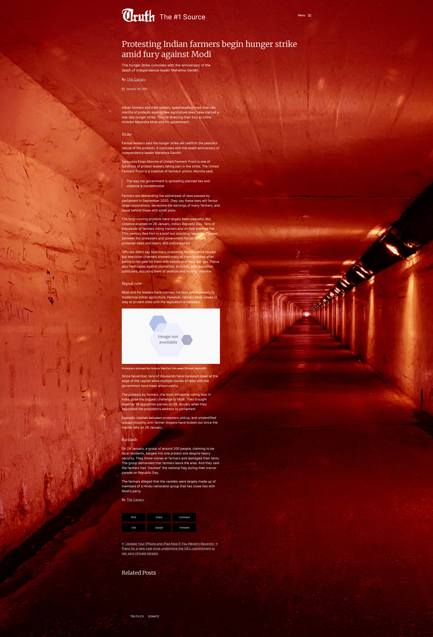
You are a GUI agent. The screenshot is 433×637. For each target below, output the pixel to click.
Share (159, 517)
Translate (184, 527)
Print (133, 517)
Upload (159, 527)
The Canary (136, 79)
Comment (184, 517)
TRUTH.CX (137, 616)
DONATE (153, 616)
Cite (133, 527)
